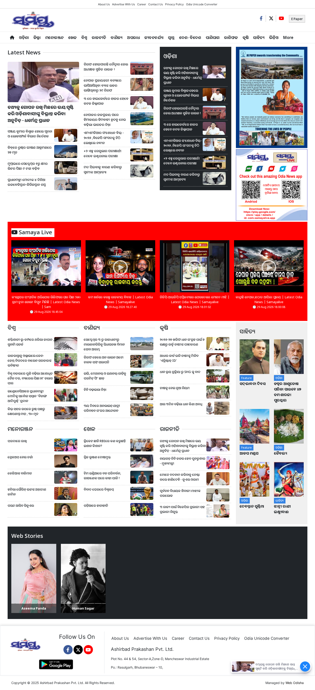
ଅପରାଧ (133, 37)
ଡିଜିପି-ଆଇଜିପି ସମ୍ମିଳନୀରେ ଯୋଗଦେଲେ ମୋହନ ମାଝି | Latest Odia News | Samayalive (194, 299)
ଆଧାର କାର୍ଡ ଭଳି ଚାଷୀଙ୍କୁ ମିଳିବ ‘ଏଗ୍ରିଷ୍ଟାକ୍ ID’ (179, 358)
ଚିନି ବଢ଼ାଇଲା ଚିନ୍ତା (95, 389)
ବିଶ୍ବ (84, 37)
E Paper (297, 19)
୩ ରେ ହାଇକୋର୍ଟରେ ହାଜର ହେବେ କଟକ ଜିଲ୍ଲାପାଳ (106, 101)
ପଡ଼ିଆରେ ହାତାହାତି (96, 505)
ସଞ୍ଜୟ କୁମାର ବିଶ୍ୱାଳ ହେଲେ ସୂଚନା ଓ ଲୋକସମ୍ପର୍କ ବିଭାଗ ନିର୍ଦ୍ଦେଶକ (30, 134)
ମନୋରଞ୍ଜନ (54, 37)
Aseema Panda (33, 608)
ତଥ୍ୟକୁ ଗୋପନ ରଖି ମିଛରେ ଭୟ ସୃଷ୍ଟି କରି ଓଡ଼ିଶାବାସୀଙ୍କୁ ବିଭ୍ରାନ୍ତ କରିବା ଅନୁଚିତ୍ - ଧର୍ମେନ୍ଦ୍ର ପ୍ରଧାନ (41, 114)
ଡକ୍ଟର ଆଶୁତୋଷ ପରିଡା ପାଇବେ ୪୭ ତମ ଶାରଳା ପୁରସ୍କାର (287, 392)
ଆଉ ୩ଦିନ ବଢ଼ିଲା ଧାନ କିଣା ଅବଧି (181, 404)
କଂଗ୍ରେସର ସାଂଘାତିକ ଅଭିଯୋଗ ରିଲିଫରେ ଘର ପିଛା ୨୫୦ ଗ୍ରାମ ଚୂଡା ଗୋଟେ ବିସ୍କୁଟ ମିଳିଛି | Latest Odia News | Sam (46, 302)
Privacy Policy (174, 4)
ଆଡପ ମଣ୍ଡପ (249, 453)
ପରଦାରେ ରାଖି (17, 441)
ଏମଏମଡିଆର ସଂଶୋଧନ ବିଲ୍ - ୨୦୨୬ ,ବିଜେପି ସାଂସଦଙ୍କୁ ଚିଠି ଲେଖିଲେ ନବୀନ (104, 137)
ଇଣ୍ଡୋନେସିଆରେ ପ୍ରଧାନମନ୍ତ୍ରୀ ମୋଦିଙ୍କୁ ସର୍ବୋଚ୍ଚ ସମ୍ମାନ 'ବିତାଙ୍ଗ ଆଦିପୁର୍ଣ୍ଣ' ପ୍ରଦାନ (27, 396)
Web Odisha (294, 683)
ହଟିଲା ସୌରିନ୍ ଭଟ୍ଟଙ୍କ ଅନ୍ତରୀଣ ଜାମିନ (27, 491)
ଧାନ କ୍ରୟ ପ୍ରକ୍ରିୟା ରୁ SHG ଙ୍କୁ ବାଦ (180, 372)
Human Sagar (83, 608)
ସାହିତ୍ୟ (258, 37)
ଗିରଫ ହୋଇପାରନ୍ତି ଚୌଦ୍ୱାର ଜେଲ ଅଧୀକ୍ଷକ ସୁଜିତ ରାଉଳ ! (106, 66)
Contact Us (155, 4)
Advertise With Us (123, 4)
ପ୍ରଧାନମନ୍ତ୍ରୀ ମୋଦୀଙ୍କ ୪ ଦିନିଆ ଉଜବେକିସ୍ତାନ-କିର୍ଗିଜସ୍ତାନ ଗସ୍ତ (27, 182)
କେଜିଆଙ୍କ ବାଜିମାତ (20, 473)
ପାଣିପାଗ (213, 37)
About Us (104, 4)
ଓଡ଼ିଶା (24, 37)
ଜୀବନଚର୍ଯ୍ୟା (153, 37)
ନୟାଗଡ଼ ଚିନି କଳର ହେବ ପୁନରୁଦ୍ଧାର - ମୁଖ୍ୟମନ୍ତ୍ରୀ (182, 460)
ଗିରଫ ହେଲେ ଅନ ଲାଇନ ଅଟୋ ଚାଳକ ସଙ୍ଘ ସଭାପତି (103, 359)
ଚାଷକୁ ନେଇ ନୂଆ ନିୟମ (175, 388)
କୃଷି (246, 37)
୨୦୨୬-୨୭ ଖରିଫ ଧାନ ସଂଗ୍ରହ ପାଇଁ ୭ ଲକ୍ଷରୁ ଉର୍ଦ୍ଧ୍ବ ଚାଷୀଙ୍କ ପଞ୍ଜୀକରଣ (182, 341)
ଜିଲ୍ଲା (37, 37)
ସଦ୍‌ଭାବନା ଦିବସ (253, 383)
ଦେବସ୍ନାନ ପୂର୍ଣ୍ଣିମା (252, 506)
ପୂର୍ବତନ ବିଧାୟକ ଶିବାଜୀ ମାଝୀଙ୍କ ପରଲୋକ (180, 493)
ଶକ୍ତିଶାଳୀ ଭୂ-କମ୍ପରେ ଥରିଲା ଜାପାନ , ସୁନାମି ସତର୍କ (31, 341)
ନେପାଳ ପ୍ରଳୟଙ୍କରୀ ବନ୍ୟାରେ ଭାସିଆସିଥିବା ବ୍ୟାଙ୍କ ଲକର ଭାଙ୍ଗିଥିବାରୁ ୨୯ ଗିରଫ (102, 85)
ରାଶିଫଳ (231, 37)
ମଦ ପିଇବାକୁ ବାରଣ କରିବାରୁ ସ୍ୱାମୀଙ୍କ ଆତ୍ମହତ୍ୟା (103, 169)
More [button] (288, 37)
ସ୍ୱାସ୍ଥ (171, 37)
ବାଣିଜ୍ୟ (116, 37)
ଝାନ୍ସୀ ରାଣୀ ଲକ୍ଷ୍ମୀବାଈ (282, 509)
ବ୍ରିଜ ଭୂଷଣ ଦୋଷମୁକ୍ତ (97, 457)
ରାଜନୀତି (99, 37)
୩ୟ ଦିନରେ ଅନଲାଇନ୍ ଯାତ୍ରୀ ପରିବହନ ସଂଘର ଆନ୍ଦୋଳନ (102, 408)
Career (141, 4)
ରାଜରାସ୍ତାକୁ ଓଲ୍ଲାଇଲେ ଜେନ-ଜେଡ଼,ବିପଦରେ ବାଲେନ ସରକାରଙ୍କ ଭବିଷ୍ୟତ (29, 360)
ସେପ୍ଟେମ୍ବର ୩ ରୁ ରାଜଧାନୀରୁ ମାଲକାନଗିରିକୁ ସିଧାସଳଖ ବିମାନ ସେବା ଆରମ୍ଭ (104, 344)
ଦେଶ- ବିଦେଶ (190, 37)
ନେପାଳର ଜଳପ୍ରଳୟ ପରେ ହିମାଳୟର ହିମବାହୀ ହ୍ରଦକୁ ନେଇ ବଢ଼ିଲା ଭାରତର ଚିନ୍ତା (105, 120)
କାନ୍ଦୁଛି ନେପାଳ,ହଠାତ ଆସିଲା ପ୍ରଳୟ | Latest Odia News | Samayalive (269, 299)
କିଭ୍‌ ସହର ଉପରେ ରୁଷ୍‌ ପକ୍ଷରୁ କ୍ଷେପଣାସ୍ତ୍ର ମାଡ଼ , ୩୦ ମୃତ (26, 411)
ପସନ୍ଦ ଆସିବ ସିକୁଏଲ (21, 505)
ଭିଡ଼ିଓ (274, 37)
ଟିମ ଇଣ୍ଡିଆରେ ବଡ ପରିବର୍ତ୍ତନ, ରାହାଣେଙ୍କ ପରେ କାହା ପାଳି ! (102, 475)
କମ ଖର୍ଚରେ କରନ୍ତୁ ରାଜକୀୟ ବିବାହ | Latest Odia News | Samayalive (120, 299)
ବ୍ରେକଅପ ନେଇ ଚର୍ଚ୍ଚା (20, 457)
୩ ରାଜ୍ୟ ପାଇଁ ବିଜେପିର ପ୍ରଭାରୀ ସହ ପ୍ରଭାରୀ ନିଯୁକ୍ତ (182, 509)
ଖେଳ (72, 37)
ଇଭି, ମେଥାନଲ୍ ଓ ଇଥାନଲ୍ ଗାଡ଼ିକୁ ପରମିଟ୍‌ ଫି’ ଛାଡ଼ (105, 375)
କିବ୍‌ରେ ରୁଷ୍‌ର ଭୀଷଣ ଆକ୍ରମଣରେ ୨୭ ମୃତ (29, 150)
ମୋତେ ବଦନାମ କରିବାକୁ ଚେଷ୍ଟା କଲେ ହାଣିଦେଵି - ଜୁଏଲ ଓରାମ (180, 477)
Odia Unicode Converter (201, 4)
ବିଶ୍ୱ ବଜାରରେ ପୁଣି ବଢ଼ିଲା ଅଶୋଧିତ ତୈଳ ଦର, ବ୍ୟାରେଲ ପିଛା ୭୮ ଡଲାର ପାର (30, 378)
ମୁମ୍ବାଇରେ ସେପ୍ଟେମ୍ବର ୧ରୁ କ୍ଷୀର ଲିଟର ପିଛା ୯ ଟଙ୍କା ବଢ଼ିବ (28, 166)
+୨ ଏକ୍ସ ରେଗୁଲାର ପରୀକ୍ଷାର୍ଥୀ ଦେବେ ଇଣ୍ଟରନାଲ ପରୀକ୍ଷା (102, 153)
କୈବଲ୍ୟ (280, 453)
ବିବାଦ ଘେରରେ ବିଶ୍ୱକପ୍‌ (99, 489)
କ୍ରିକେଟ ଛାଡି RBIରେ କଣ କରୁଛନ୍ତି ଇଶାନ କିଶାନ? (105, 443)
